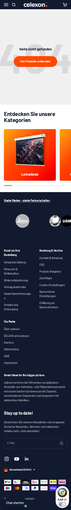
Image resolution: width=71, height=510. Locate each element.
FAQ (41, 264)
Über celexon (12, 329)
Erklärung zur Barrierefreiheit (48, 305)
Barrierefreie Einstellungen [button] (47, 294)
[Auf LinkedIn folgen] (26, 459)
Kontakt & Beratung (51, 258)
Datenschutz (11, 349)
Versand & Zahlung (15, 262)
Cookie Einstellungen (52, 285)
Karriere (9, 342)
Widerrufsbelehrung (16, 280)
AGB (6, 356)
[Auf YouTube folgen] (16, 459)
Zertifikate (45, 278)
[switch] (62, 504)
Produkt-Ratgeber (50, 271)
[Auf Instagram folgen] (6, 459)
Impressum (11, 362)
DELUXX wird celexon (16, 336)
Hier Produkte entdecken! (35, 61)
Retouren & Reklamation (11, 271)
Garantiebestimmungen (17, 296)
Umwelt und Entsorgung (11, 307)
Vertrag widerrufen (15, 287)
